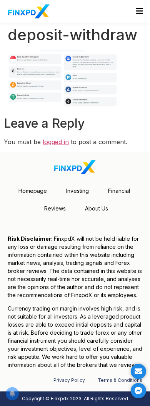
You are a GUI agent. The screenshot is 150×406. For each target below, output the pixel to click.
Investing (77, 190)
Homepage (32, 190)
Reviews (55, 208)
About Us (96, 208)
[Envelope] (138, 371)
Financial (119, 190)
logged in (56, 142)
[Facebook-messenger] (138, 390)
